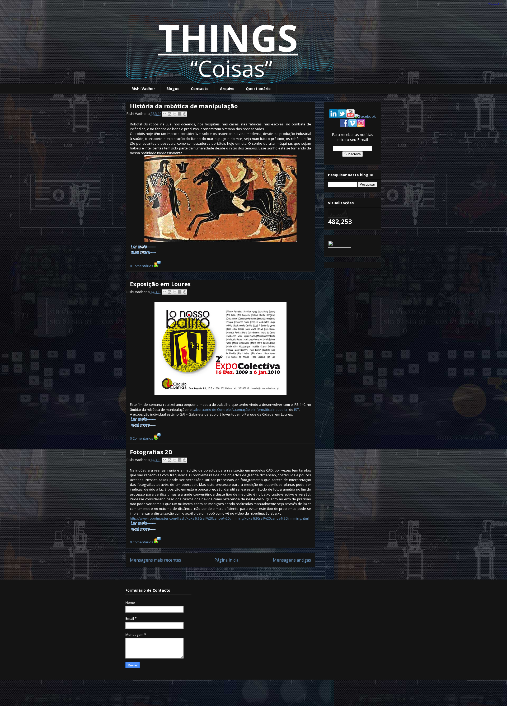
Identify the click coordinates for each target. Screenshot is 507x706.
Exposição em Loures (160, 284)
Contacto (200, 88)
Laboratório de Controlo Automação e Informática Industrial (240, 409)
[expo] (220, 348)
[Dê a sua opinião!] (169, 114)
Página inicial (227, 560)
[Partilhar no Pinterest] (184, 114)
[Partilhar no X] (174, 114)
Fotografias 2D (151, 452)
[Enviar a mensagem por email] (164, 114)
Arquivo (227, 88)
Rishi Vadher (143, 88)
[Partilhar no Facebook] (179, 114)
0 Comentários (141, 265)
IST (296, 409)
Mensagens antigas (292, 560)
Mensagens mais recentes (155, 560)
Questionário (258, 88)
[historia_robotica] (220, 199)
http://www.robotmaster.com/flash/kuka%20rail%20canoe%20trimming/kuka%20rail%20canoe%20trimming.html (219, 518)
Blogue (173, 88)
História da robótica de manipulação (184, 106)
